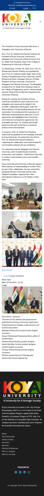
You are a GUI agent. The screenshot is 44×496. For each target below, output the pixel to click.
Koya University (30, 485)
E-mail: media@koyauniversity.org (23, 5)
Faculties (5, 442)
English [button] (26, 8)
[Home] (15, 21)
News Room (7, 270)
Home (4, 434)
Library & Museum (10, 448)
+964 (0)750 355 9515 (22, 3)
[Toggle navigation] (41, 21)
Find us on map (8, 454)
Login (12, 8)
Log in (6, 276)
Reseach (5, 445)
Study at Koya (7, 440)
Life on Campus (8, 451)
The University (8, 437)
